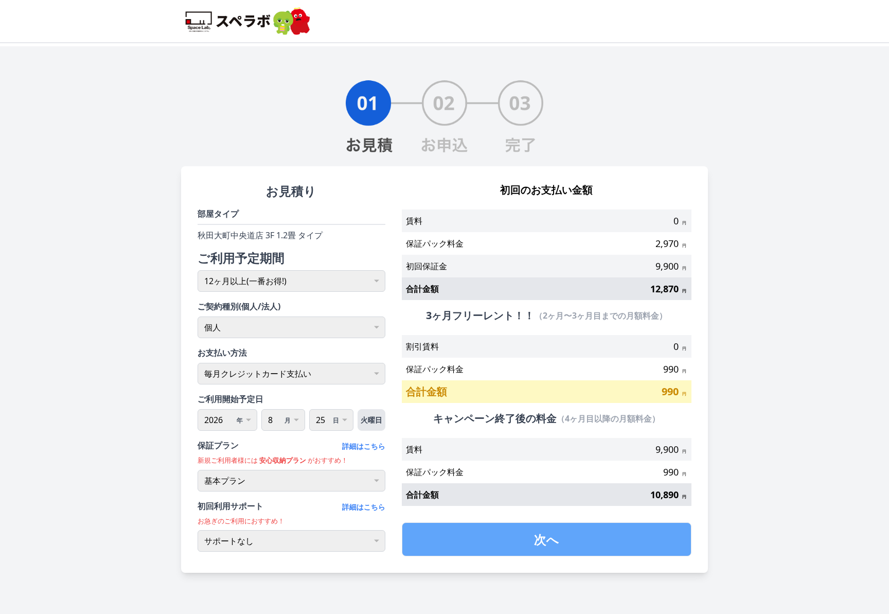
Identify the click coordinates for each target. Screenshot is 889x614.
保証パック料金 (435, 243)
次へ (546, 539)
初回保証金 (426, 266)
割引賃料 (422, 346)
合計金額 (422, 288)
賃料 (414, 220)
